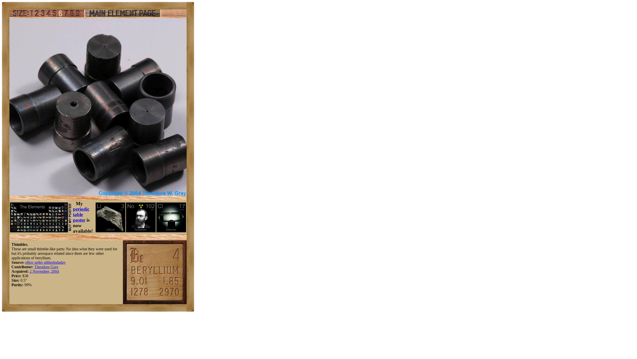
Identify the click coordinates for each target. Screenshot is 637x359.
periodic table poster (81, 214)
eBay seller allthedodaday (45, 262)
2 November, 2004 (44, 271)
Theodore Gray (46, 267)
